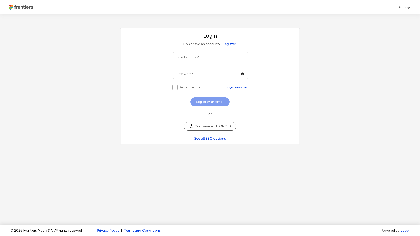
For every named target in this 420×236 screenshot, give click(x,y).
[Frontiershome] (21, 7)
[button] (210, 126)
